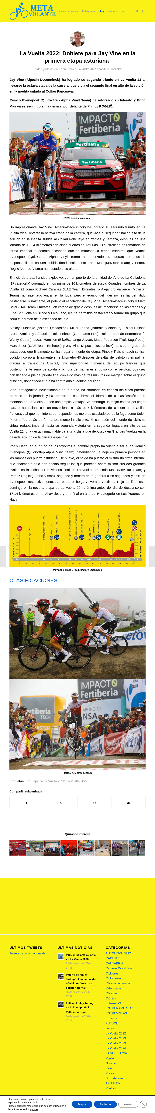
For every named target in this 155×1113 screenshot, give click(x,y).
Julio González (112, 69)
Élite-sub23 (113, 1003)
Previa (110, 1073)
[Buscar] (123, 11)
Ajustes (128, 1104)
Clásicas (111, 993)
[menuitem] (68, 11)
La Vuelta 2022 (87, 69)
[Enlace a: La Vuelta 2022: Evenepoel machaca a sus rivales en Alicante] (86, 848)
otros (109, 1068)
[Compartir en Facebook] (27, 803)
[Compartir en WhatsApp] (95, 803)
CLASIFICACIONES (33, 580)
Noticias (111, 1063)
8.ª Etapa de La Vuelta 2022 (45, 781)
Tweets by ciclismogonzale (27, 953)
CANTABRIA (114, 963)
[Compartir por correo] (129, 803)
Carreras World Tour (119, 968)
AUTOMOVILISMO (118, 953)
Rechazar (105, 1104)
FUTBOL (112, 1023)
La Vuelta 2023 (116, 1038)
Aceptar (82, 1104)
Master (110, 1058)
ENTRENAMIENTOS (120, 1008)
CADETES (113, 958)
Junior (110, 1028)
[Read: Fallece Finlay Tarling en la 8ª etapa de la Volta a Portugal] (60, 1004)
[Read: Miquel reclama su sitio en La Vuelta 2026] (60, 956)
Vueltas (111, 1088)
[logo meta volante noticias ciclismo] (33, 11)
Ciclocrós (112, 973)
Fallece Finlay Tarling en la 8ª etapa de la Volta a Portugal (80, 1007)
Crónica (71, 69)
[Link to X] (137, 11)
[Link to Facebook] (143, 11)
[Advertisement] (77, 906)
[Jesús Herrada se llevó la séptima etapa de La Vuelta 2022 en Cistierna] (3, 556)
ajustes (34, 1109)
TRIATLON (113, 1083)
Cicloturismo (114, 978)
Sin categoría (114, 1078)
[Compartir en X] (61, 803)
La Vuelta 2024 (116, 1048)
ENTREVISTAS (116, 1013)
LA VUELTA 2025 (117, 1053)
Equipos (111, 1018)
